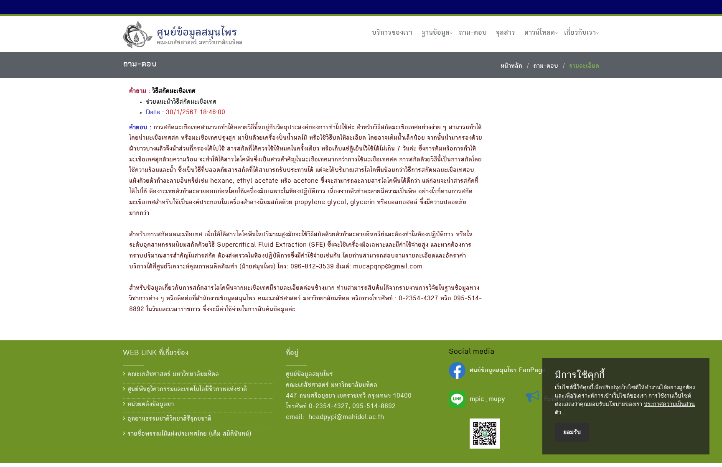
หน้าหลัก (511, 66)
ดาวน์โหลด (539, 33)
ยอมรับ (572, 432)
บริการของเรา (392, 33)
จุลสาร (505, 33)
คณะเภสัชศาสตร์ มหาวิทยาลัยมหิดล (172, 374)
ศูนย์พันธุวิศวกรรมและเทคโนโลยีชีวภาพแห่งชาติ (186, 389)
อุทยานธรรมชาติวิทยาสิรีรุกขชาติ (168, 419)
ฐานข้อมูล (436, 33)
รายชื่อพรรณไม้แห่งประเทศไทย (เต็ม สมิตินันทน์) (188, 434)
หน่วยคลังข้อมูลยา (149, 404)
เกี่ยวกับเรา (580, 33)
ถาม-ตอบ (473, 33)
